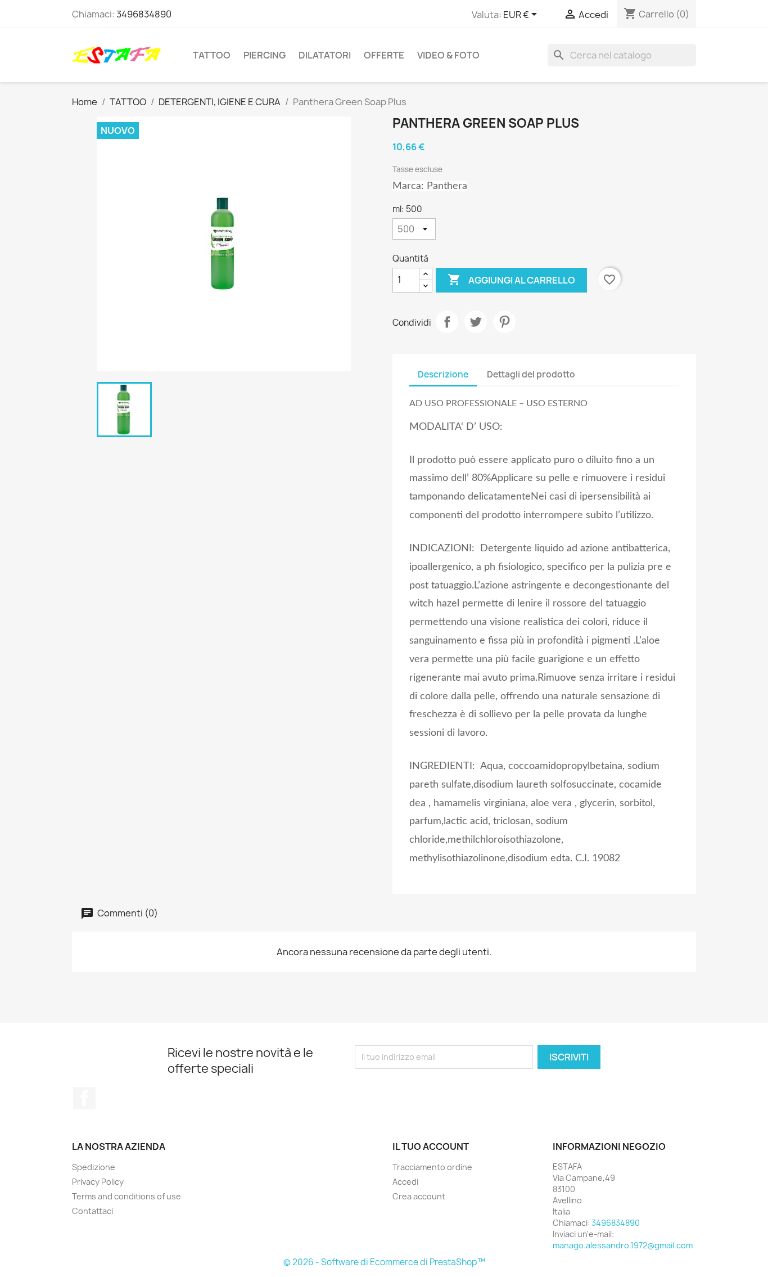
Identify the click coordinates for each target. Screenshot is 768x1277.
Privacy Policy (98, 1181)
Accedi (405, 1181)
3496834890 (143, 14)
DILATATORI (325, 55)
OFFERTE (384, 55)
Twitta (475, 322)
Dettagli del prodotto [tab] (531, 374)
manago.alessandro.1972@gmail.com (623, 1245)
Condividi (447, 322)
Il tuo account (430, 1146)
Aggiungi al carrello (511, 279)
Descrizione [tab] (443, 374)
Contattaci (92, 1211)
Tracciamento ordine (432, 1167)
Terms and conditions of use (126, 1196)
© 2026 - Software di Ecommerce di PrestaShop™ (384, 1262)
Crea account (418, 1196)
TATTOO (212, 55)
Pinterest (504, 322)
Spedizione (93, 1167)
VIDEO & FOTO (448, 55)
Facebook (84, 1098)
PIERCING (264, 55)
